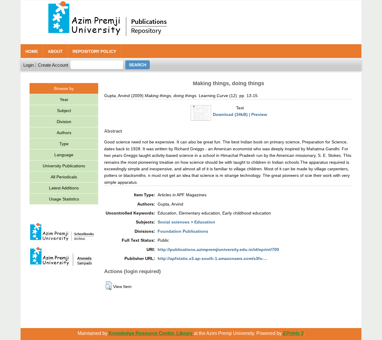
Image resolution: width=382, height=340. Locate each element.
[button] (108, 285)
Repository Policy (94, 51)
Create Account (53, 65)
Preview (259, 114)
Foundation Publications (183, 231)
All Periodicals (64, 176)
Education (204, 222)
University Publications (64, 165)
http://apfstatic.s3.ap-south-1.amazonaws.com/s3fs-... (212, 258)
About (55, 51)
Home (31, 51)
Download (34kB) (230, 114)
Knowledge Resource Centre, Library (151, 333)
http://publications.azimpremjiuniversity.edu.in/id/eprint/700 (218, 249)
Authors (64, 132)
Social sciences (174, 222)
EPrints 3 (293, 333)
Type (64, 143)
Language (63, 154)
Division (64, 121)
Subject (64, 110)
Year (64, 99)
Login (28, 65)
